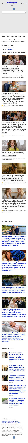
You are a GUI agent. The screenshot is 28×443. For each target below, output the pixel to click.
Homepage (10, 49)
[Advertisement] (14, 24)
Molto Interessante (12, 2)
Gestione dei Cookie (11, 422)
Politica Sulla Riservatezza (8, 421)
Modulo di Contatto (6, 424)
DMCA (18, 422)
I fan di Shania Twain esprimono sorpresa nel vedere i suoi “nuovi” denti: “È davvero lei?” (13, 153)
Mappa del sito (14, 424)
